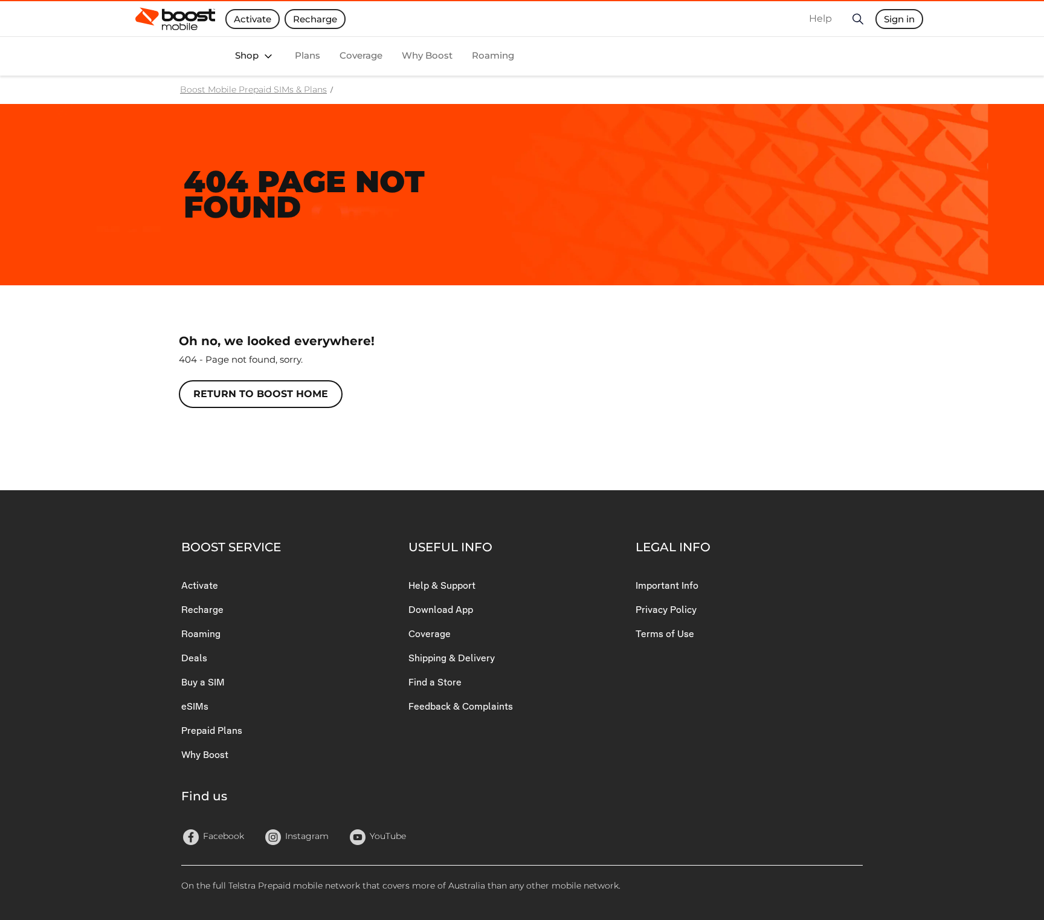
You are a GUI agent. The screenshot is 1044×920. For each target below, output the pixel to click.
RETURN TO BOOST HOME (260, 394)
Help (820, 18)
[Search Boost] (857, 18)
